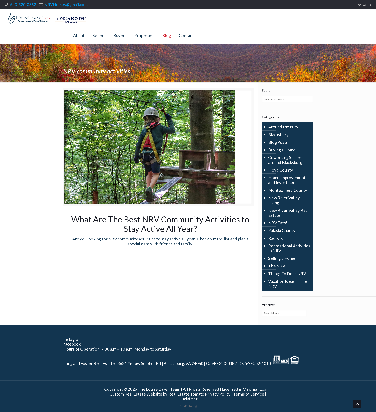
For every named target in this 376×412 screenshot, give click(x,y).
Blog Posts (278, 142)
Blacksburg (278, 134)
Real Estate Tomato (186, 393)
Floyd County (280, 169)
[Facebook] (354, 5)
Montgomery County (287, 190)
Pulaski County (281, 230)
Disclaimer (188, 398)
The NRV (276, 265)
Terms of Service (248, 393)
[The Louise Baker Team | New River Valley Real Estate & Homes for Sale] (47, 18)
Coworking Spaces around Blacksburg (285, 160)
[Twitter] (360, 5)
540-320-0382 (23, 4)
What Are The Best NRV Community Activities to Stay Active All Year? (160, 224)
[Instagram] (370, 5)
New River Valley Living (284, 200)
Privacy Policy (217, 393)
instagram (72, 339)
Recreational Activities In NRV (289, 248)
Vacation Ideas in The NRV (287, 283)
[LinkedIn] (365, 5)
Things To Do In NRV (287, 273)
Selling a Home (281, 258)
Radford (276, 238)
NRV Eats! (277, 222)
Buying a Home (282, 149)
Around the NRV (283, 126)
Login (265, 389)
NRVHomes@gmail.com (66, 4)
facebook (72, 344)
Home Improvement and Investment (287, 180)
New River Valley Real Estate (288, 213)
